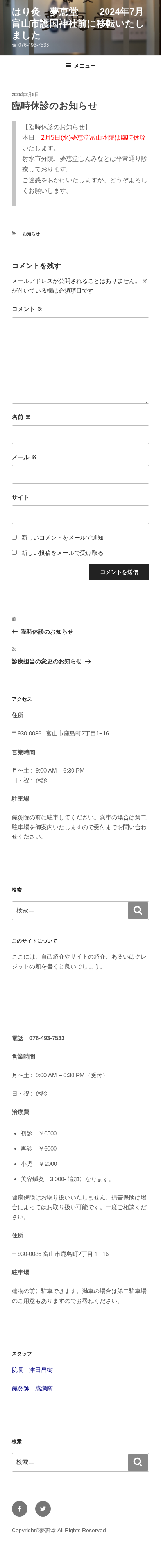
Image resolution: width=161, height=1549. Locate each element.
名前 (21, 417)
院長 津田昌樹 (32, 1369)
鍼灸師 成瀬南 (32, 1388)
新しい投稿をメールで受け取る (62, 552)
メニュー (85, 65)
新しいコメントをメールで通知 (62, 537)
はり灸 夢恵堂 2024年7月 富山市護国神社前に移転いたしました (82, 23)
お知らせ (31, 233)
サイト (20, 497)
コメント (27, 309)
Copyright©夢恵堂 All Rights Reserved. (59, 1530)
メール (24, 457)
